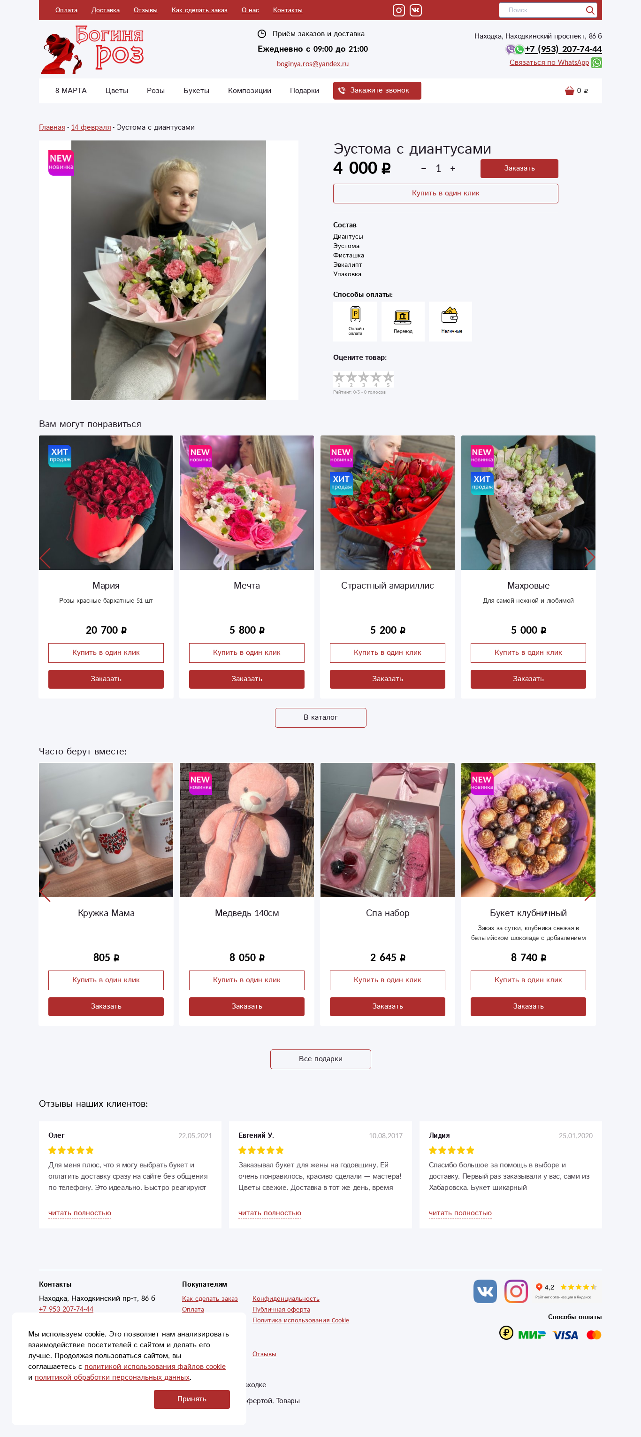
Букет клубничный (387, 913)
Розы (156, 90)
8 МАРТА (71, 90)
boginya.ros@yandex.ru (313, 64)
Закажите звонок (379, 90)
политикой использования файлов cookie (155, 1366)
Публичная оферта (281, 1309)
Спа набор (246, 913)
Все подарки (321, 1059)
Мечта (106, 586)
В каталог (321, 717)
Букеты (196, 90)
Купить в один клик (446, 193)
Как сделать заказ (200, 10)
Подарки (304, 90)
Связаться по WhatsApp (549, 62)
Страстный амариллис (246, 586)
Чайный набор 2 (528, 913)
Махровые (387, 586)
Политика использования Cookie (300, 1320)
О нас (250, 10)
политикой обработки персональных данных (112, 1377)
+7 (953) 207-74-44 (563, 49)
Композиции (249, 90)
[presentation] (45, 557)
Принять (191, 1399)
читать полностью (79, 1213)
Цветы (117, 90)
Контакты (288, 10)
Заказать (519, 168)
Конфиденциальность (286, 1299)
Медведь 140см (106, 913)
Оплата (66, 10)
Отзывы (146, 10)
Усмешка (528, 586)
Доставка (106, 10)
